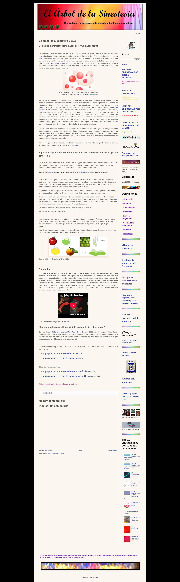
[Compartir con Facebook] (50, 393)
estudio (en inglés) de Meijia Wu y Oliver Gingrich (69, 332)
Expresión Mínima (58, 259)
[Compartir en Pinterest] (51, 393)
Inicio (80, 450)
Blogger (96, 577)
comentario (52, 172)
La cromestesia (135, 473)
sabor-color (55, 63)
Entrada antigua (112, 450)
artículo (67, 322)
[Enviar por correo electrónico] (44, 393)
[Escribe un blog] (46, 393)
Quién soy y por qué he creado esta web (130, 396)
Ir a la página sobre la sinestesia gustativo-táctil (62, 371)
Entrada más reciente (45, 450)
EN (136, 33)
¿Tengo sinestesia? (134, 527)
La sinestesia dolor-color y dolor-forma (135, 538)
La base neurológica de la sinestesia (130, 317)
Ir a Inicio (125, 64)
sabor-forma (66, 63)
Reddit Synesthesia (91, 94)
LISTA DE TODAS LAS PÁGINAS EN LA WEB (130, 125)
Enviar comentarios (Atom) (56, 453)
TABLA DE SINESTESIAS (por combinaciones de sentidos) (132, 466)
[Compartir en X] (48, 393)
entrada (80, 94)
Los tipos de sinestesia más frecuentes (129, 263)
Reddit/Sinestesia (84, 172)
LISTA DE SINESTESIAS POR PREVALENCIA (131, 109)
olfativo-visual (73, 145)
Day (40, 56)
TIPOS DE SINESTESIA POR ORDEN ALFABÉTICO (132, 457)
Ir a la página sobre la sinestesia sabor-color (60, 353)
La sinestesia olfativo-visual (135, 503)
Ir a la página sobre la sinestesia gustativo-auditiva (64, 376)
